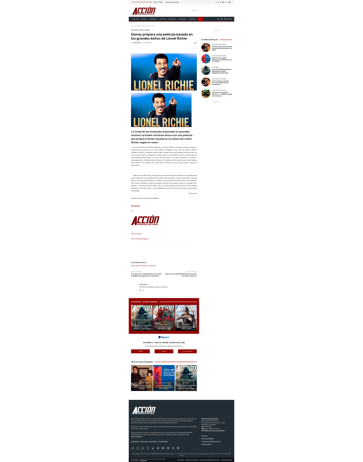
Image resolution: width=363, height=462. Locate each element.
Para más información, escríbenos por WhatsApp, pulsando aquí (163, 346)
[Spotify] (178, 448)
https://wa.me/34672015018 (216, 430)
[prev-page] (132, 394)
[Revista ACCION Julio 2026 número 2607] (186, 318)
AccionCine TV (135, 441)
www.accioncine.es (136, 436)
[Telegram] (223, 2)
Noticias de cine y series (148, 26)
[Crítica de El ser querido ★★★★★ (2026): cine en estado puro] (206, 81)
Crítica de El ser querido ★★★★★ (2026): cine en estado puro (220, 82)
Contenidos (141, 322)
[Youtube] (230, 2)
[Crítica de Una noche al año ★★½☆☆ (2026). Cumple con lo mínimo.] (206, 93)
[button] (218, 19)
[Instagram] (218, 2)
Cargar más (216, 102)
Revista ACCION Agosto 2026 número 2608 (164, 328)
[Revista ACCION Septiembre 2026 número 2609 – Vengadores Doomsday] (142, 318)
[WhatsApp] (227, 2)
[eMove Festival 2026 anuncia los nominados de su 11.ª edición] (164, 378)
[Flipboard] (163, 448)
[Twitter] (143, 448)
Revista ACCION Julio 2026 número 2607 (186, 328)
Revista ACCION (136, 234)
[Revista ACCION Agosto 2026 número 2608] (164, 318)
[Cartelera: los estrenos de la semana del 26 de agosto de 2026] (142, 378)
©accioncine (135, 206)
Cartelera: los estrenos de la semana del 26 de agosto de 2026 (141, 387)
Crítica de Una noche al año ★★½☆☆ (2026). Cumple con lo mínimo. (222, 94)
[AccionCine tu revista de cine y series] (181, 410)
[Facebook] (216, 2)
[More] (180, 49)
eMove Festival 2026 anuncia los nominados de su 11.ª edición (164, 387)
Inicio (132, 26)
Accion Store (144, 441)
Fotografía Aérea (163, 441)
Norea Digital (153, 441)
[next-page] (135, 394)
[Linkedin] (221, 2)
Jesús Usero (137, 42)
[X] (225, 2)
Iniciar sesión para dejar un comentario (143, 266)
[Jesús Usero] (135, 287)
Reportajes (138, 26)
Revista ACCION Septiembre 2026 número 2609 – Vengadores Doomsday (142, 327)
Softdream (143, 460)
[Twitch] (173, 448)
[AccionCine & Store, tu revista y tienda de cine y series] (144, 10)
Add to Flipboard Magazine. (140, 239)
